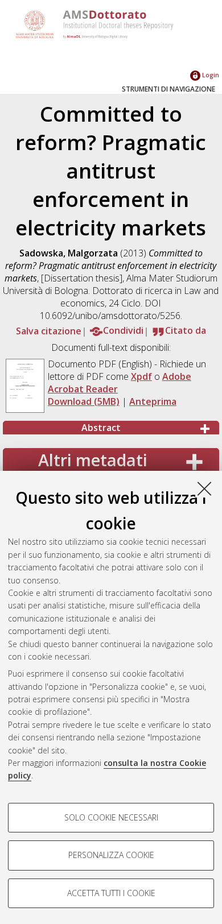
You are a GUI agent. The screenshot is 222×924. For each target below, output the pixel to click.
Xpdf (141, 376)
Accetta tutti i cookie (111, 893)
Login (209, 75)
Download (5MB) (84, 401)
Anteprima (152, 401)
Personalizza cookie (111, 855)
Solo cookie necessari (111, 817)
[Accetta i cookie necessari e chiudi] (204, 488)
